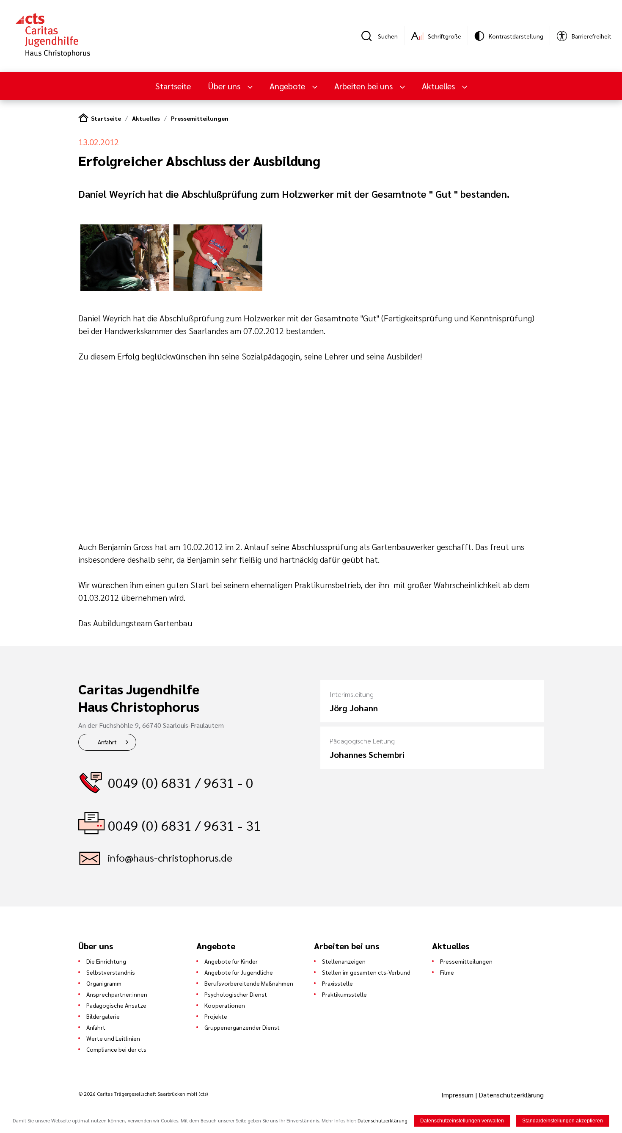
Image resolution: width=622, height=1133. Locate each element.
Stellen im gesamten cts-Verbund (366, 972)
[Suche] (369, 36)
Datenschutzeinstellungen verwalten (462, 1121)
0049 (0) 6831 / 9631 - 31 (184, 825)
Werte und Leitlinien (113, 1038)
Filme (447, 972)
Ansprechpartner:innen (116, 994)
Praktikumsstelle (344, 994)
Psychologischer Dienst (235, 994)
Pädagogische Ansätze (116, 1005)
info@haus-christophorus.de (170, 857)
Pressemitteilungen (199, 118)
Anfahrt (107, 742)
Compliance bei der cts (116, 1049)
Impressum (458, 1094)
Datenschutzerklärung (511, 1094)
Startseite (173, 85)
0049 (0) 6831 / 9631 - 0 (180, 782)
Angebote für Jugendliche (238, 972)
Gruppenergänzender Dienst (242, 1027)
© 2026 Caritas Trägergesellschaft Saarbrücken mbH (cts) (143, 1093)
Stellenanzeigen (344, 961)
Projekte (215, 1016)
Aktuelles (146, 118)
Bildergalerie (103, 1016)
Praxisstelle (337, 983)
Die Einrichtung (106, 961)
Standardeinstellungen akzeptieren (562, 1121)
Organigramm (103, 983)
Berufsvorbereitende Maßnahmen (248, 983)
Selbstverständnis (110, 972)
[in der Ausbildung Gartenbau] (124, 288)
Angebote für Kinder (231, 961)
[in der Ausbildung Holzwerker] (217, 288)
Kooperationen (224, 1005)
